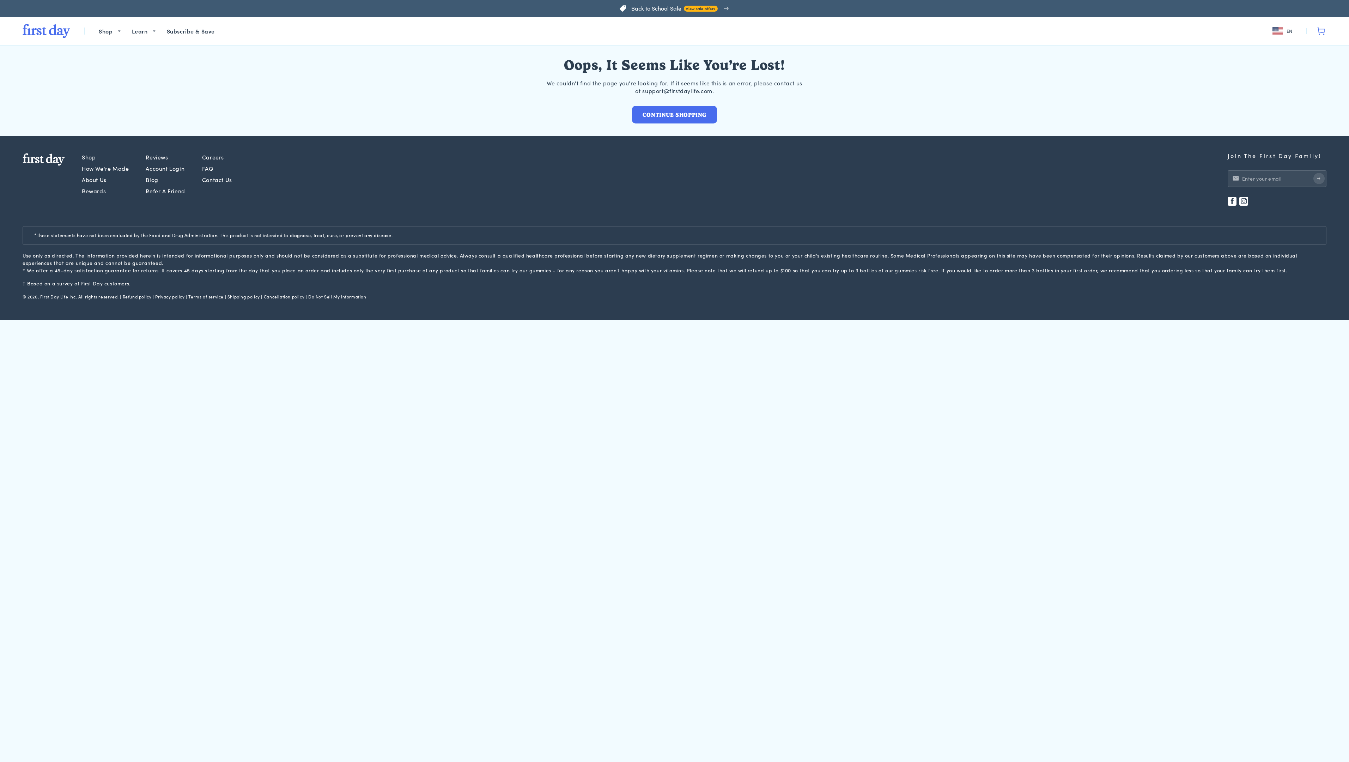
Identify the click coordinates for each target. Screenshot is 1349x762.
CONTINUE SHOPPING (674, 114)
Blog (152, 179)
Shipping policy (243, 297)
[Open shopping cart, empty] (1320, 31)
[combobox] (1283, 31)
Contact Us (217, 179)
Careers (213, 157)
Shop (89, 157)
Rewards (94, 191)
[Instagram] (1243, 201)
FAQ (208, 168)
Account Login (165, 168)
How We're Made (105, 168)
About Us (94, 179)
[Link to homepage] (46, 31)
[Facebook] (1232, 201)
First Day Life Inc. (58, 297)
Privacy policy (169, 297)
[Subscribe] (1319, 178)
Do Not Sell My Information (337, 297)
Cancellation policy (284, 297)
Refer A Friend (165, 191)
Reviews (157, 157)
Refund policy (137, 297)
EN (1290, 31)
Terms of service (206, 297)
